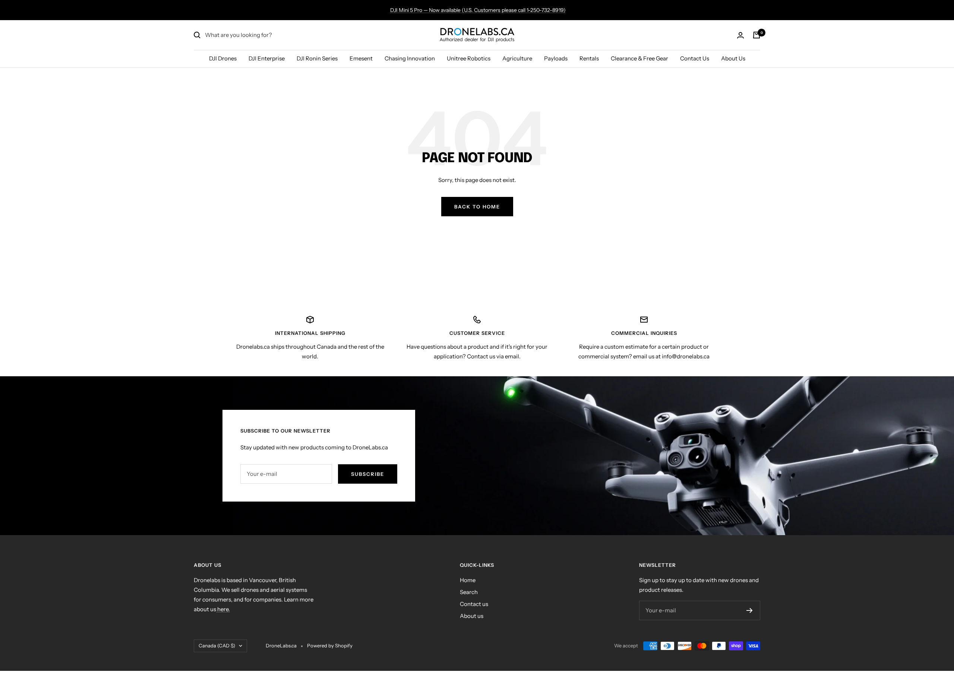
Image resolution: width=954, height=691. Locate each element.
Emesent (361, 58)
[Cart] (756, 35)
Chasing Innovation (410, 58)
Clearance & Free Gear (639, 58)
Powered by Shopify (330, 645)
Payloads (556, 58)
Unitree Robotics (468, 58)
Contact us (474, 603)
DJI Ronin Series (317, 58)
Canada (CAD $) (217, 645)
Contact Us (694, 58)
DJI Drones (223, 58)
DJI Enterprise (267, 58)
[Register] (749, 610)
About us (471, 615)
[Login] (740, 35)
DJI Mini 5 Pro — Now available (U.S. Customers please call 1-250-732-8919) (478, 10)
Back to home (477, 207)
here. (223, 609)
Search (469, 592)
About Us (733, 58)
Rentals (589, 58)
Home (468, 580)
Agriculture (517, 58)
